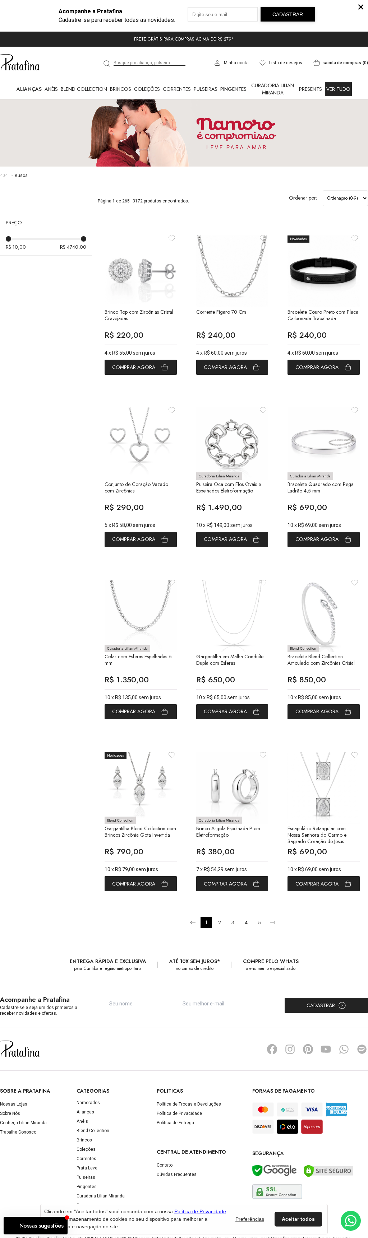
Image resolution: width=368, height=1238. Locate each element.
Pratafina (20, 63)
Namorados (88, 1102)
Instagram (290, 1049)
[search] (107, 63)
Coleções (147, 89)
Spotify (362, 1049)
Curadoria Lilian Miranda (272, 89)
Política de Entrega (175, 1122)
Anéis (51, 89)
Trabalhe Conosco (18, 1132)
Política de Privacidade (179, 1113)
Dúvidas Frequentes (177, 1174)
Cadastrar (321, 1005)
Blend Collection (84, 89)
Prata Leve (87, 1168)
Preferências (249, 1219)
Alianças (29, 89)
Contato (164, 1165)
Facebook (272, 1049)
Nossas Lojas (13, 1104)
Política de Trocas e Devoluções (189, 1104)
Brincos (120, 89)
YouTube (326, 1049)
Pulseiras (205, 89)
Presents (310, 89)
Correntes (177, 89)
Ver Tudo (338, 89)
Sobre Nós (10, 1113)
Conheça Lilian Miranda (23, 1122)
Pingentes (233, 89)
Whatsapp (344, 1049)
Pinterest (308, 1049)
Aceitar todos (298, 1219)
